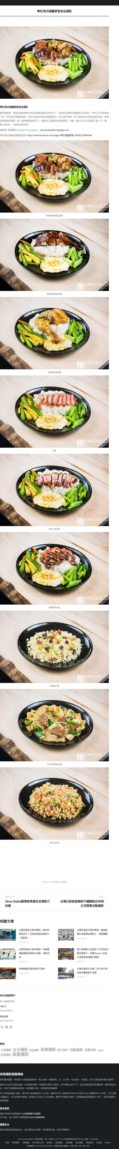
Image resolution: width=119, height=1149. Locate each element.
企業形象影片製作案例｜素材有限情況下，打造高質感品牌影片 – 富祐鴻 (34, 934)
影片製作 (62, 1050)
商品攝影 (34, 1050)
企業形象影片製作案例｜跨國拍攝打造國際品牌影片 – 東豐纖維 (92, 932)
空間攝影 (5, 1054)
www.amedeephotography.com (54, 130)
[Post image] (8, 934)
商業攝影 (55, 882)
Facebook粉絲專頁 (36, 1117)
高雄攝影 (63, 882)
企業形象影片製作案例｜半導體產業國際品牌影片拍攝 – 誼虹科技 (34, 953)
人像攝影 (5, 1050)
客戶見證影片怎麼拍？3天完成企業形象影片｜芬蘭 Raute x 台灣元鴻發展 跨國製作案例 (93, 953)
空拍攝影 (100, 1050)
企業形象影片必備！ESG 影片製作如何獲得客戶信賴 (92, 970)
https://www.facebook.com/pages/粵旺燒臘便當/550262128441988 (59, 135)
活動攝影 (76, 1050)
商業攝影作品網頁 (32, 1113)
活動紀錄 (90, 1050)
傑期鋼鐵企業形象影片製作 (32, 968)
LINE (19, 1139)
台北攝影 (20, 1050)
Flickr (6, 1100)
